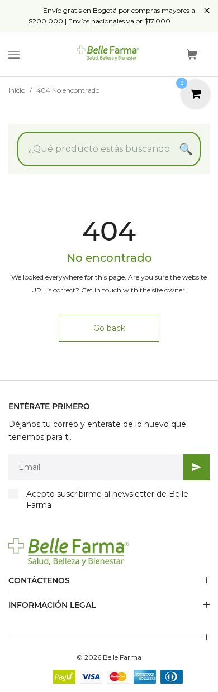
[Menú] (14, 55)
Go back (109, 328)
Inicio (16, 90)
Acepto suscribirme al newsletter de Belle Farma (107, 499)
